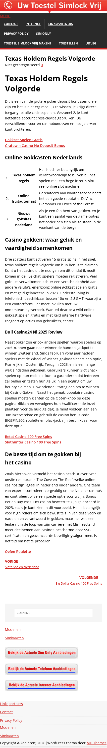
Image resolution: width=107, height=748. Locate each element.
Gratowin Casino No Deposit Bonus (35, 145)
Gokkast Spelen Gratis (24, 139)
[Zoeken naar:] (53, 613)
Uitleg (91, 43)
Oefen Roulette (18, 551)
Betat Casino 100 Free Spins (28, 436)
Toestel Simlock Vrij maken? (27, 43)
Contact (11, 24)
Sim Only (43, 33)
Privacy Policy (16, 33)
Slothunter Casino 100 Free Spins (33, 442)
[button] (5, 15)
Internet (33, 24)
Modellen (13, 629)
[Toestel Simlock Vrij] (53, 10)
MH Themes (97, 743)
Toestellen (68, 43)
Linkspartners (60, 24)
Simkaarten (14, 638)
